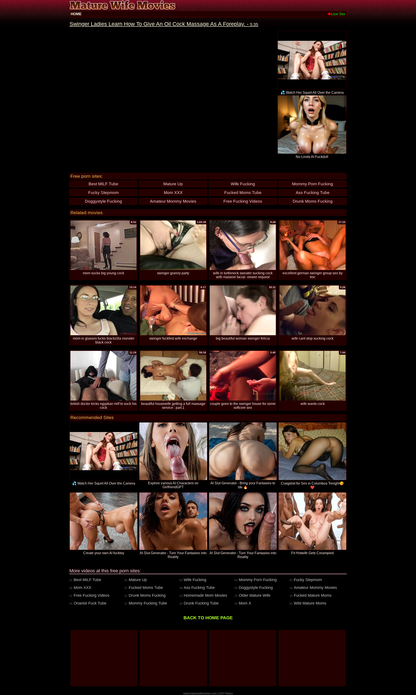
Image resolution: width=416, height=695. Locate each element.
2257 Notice (226, 693)
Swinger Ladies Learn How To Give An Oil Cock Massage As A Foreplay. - (164, 24)
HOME (76, 14)
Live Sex (338, 14)
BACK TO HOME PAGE (208, 617)
